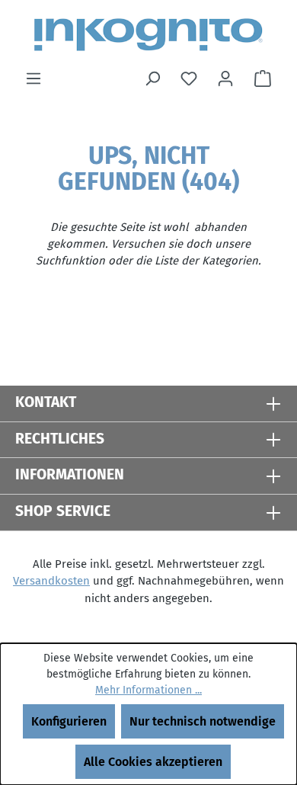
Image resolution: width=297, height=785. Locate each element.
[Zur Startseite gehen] (148, 34)
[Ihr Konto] (225, 78)
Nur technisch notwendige (202, 721)
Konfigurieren (69, 721)
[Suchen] (152, 78)
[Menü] (33, 78)
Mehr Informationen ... (148, 690)
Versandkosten (51, 581)
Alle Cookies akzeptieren (153, 762)
